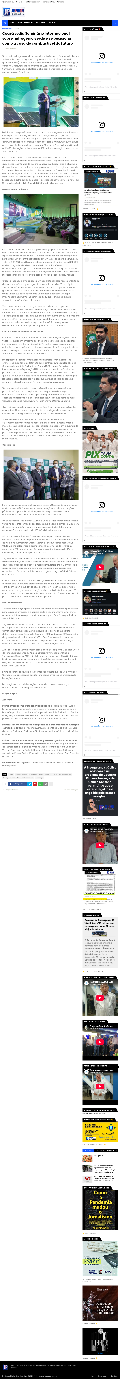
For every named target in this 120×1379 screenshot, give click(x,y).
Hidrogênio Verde (9, 778)
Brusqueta (98, 1156)
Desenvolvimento (21, 775)
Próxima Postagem (71, 790)
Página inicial (7, 28)
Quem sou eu (8, 2)
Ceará (16, 28)
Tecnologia (39, 778)
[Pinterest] (35, 784)
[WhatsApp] (40, 784)
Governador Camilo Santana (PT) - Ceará (43, 775)
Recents (100, 1150)
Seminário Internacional (25, 778)
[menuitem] (5, 23)
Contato (20, 2)
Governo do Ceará (65, 775)
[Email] (45, 784)
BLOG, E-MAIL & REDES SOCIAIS (93, 1113)
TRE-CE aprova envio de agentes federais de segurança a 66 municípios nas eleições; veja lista (105, 1169)
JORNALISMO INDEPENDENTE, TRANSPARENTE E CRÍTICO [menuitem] (33, 23)
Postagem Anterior (11, 790)
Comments (111, 1150)
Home (93, 1376)
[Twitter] (29, 784)
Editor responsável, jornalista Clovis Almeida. (45, 2)
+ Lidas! (88, 1150)
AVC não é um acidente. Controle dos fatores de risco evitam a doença (104, 1179)
